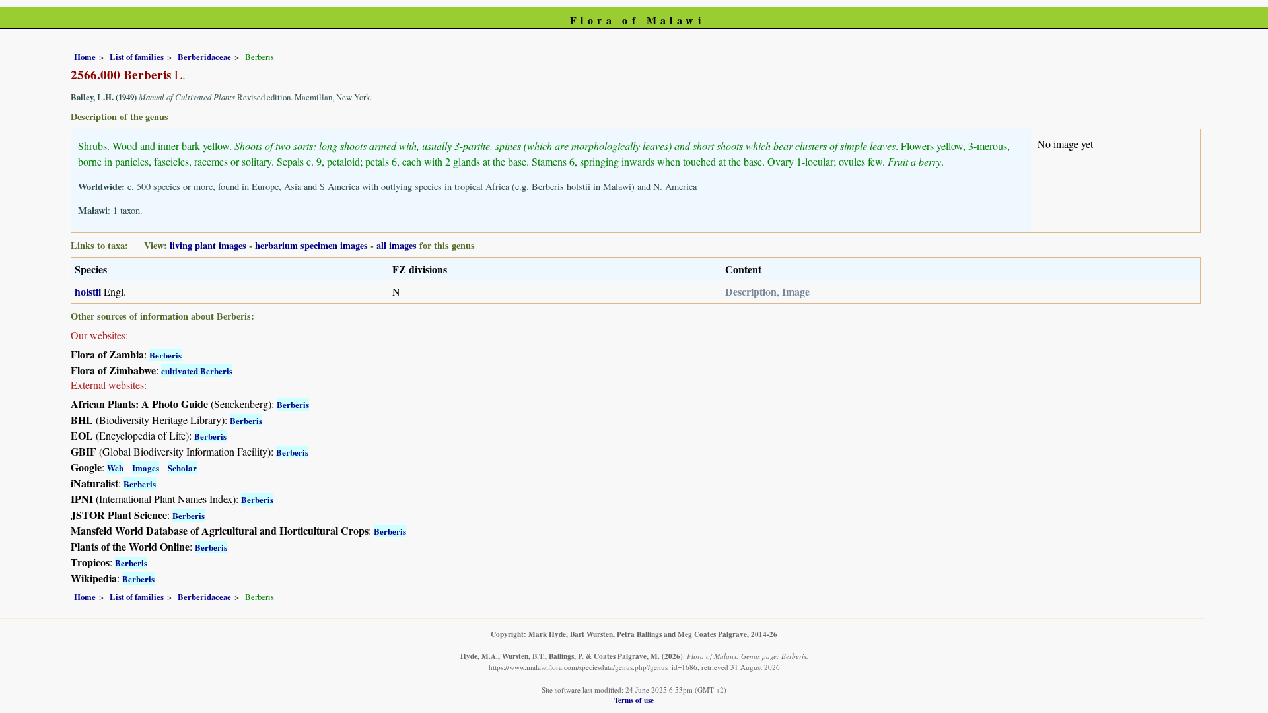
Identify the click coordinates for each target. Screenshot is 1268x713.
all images (396, 245)
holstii (88, 291)
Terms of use (634, 700)
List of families (137, 57)
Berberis (165, 355)
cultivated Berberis (196, 370)
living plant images (208, 245)
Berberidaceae (204, 57)
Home (85, 57)
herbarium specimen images (311, 245)
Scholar (182, 467)
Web (115, 467)
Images (145, 467)
